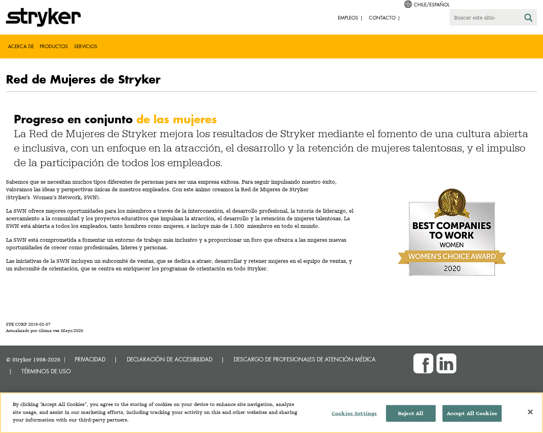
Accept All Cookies (472, 413)
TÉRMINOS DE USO (46, 371)
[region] (271, 412)
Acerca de (21, 46)
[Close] (530, 412)
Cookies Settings (354, 413)
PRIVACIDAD (90, 359)
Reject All (410, 413)
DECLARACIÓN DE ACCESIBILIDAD (169, 359)
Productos (54, 46)
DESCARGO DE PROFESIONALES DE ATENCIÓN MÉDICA (305, 359)
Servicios (85, 46)
